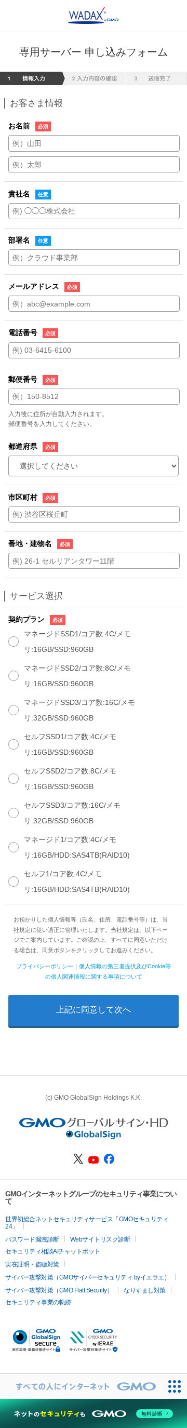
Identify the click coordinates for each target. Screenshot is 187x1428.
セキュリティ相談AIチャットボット (52, 1251)
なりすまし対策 (145, 1290)
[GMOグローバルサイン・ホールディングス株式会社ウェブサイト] (93, 1136)
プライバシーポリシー (44, 966)
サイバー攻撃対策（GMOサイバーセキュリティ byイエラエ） (87, 1277)
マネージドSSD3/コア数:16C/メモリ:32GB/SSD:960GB (79, 710)
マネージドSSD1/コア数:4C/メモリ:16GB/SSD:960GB (77, 641)
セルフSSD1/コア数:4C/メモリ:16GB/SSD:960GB (70, 744)
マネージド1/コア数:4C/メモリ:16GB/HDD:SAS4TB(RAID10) (77, 847)
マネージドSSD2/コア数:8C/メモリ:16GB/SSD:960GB (77, 676)
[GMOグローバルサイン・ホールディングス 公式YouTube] (93, 1161)
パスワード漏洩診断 (32, 1239)
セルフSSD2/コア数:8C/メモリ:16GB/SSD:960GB (70, 779)
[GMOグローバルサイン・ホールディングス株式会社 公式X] (78, 1161)
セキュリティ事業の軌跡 (38, 1302)
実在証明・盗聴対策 (32, 1264)
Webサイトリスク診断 (100, 1239)
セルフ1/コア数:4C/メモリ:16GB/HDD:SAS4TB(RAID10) (77, 881)
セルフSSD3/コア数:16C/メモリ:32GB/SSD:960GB (72, 813)
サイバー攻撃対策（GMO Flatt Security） (59, 1290)
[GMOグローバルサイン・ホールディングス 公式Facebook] (109, 1161)
